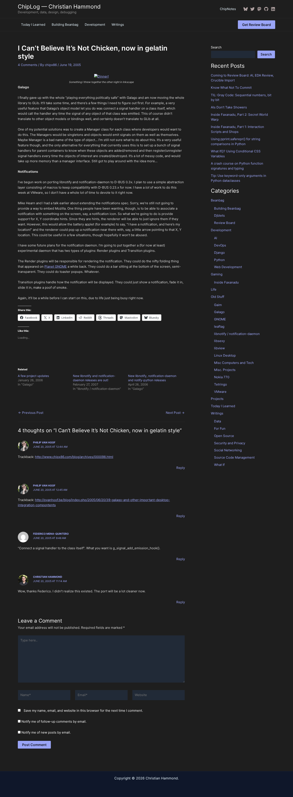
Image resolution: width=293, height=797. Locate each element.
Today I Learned (33, 25)
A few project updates (33, 376)
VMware (220, 392)
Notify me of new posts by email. (46, 732)
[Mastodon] (259, 9)
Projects (217, 399)
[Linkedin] (273, 9)
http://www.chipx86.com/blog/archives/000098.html (74, 457)
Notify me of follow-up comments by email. (53, 721)
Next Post (175, 412)
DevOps (220, 245)
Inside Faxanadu (226, 282)
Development (95, 25)
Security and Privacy (229, 443)
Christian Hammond (47, 576)
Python (219, 260)
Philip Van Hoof (44, 442)
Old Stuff (217, 297)
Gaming (216, 274)
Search (216, 47)
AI (215, 238)
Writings (118, 25)
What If (219, 465)
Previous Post (30, 412)
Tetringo (220, 384)
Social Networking (228, 450)
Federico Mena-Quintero (51, 533)
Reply (180, 468)
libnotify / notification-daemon (237, 334)
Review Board (224, 223)
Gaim (218, 305)
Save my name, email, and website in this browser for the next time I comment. (83, 710)
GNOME (220, 319)
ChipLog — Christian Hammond (59, 6)
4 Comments (27, 65)
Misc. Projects (225, 370)
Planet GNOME (55, 266)
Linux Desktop (225, 355)
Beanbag (217, 200)
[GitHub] (266, 9)
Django (219, 253)
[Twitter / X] (252, 9)
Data (217, 421)
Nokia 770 (221, 377)
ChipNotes (228, 9)
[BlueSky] (245, 9)
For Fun (219, 428)
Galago (219, 312)
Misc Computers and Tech (234, 363)
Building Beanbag (65, 25)
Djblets (219, 215)
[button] (256, 24)
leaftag (219, 326)
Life (213, 289)
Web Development (228, 267)
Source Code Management (234, 457)
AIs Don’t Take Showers (229, 107)
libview (219, 348)
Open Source (224, 436)
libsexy (219, 341)
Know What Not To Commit (231, 88)
